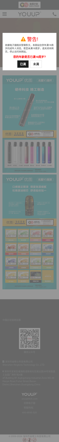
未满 (36, 64)
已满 (23, 64)
